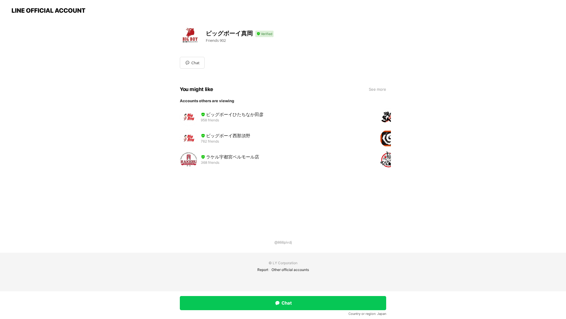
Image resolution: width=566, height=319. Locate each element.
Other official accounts (290, 269)
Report (262, 269)
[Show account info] (264, 34)
